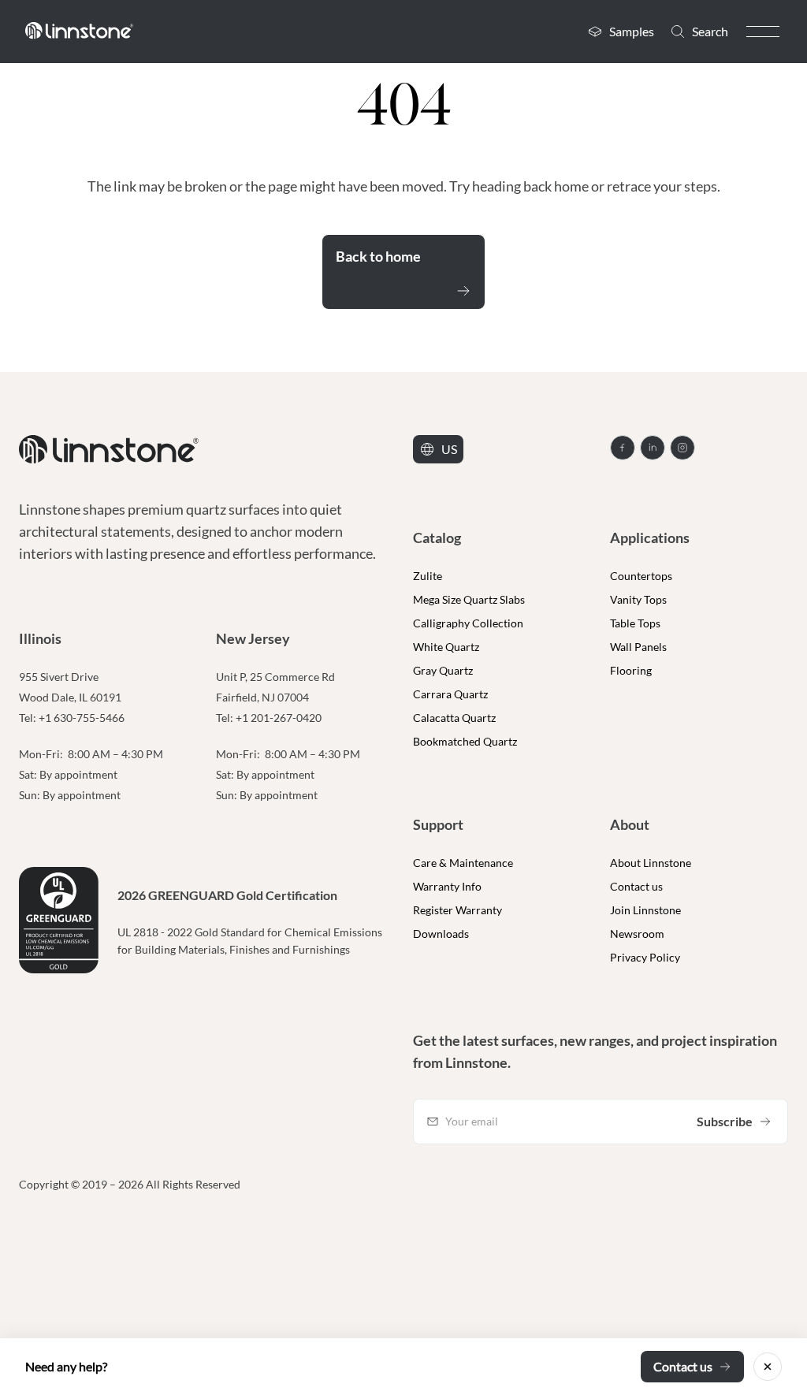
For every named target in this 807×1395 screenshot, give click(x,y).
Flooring (631, 670)
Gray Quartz (443, 670)
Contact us (636, 886)
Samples (631, 31)
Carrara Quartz (450, 694)
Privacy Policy (645, 957)
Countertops (641, 575)
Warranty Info (447, 886)
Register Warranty (457, 910)
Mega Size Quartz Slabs (469, 599)
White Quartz (446, 646)
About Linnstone (650, 862)
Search (710, 31)
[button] (763, 31)
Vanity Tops (638, 599)
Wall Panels (638, 646)
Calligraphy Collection (468, 623)
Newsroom (637, 933)
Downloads (441, 933)
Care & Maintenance (463, 862)
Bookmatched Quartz (465, 741)
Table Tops (635, 623)
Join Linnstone (645, 910)
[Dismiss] (767, 1366)
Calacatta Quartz (454, 717)
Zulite (427, 575)
